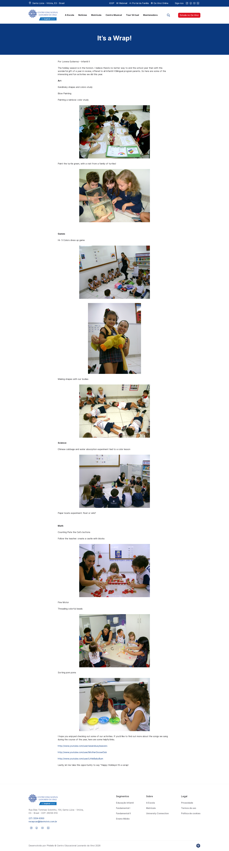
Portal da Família (140, 3)
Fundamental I (123, 808)
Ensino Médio (123, 819)
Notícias (82, 15)
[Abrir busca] (168, 15)
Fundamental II (123, 813)
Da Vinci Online (160, 3)
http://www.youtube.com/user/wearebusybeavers (82, 746)
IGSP (111, 3)
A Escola (69, 15)
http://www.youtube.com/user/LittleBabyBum (80, 758)
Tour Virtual (132, 15)
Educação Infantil (125, 803)
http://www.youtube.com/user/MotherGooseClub (82, 752)
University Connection (157, 813)
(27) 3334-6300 (36, 818)
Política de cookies (190, 813)
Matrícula (96, 15)
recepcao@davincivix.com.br (43, 821)
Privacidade (187, 803)
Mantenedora (150, 15)
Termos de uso (188, 808)
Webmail (122, 3)
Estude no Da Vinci (189, 15)
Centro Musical (114, 15)
